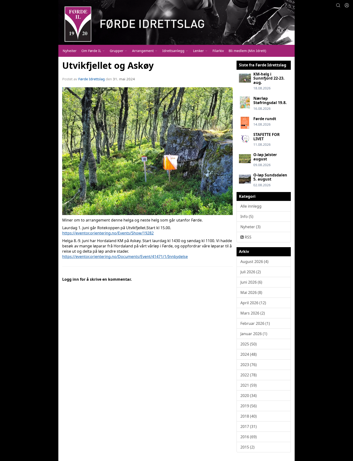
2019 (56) (248, 405)
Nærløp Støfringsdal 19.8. (270, 100)
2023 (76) (248, 364)
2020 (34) (248, 395)
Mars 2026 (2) (252, 313)
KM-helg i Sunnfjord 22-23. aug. (269, 78)
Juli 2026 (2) (250, 271)
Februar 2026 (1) (255, 323)
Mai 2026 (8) (251, 292)
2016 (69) (248, 436)
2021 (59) (248, 385)
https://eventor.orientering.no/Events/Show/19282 (108, 233)
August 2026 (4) (254, 261)
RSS (247, 237)
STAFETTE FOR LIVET (266, 136)
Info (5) (246, 216)
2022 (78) (248, 375)
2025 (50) (248, 344)
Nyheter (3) (250, 226)
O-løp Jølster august (265, 157)
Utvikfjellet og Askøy (108, 65)
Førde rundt (264, 118)
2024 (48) (248, 354)
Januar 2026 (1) (253, 333)
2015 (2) (247, 447)
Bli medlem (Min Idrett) (247, 50)
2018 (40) (248, 416)
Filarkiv (218, 50)
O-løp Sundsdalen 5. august (270, 177)
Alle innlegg (251, 206)
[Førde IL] (176, 22)
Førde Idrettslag (91, 78)
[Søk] (338, 5)
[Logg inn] (346, 5)
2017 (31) (248, 426)
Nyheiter (70, 50)
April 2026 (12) (253, 302)
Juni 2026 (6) (251, 282)
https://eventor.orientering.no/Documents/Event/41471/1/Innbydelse (125, 256)
